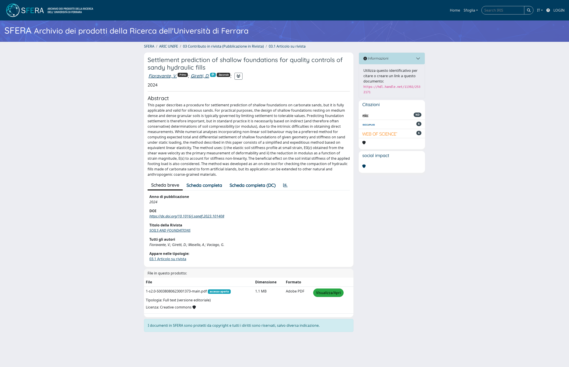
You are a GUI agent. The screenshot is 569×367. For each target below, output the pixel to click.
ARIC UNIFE (168, 46)
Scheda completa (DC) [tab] (253, 185)
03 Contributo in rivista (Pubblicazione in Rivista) (223, 46)
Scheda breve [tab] (165, 185)
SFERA (149, 46)
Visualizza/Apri (328, 292)
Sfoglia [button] (469, 10)
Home (455, 10)
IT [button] (538, 10)
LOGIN (559, 10)
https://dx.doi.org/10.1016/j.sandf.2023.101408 (186, 216)
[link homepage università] (50, 10)
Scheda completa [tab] (204, 185)
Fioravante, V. (162, 76)
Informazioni (377, 58)
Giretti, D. (200, 76)
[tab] (285, 185)
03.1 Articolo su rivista (287, 46)
